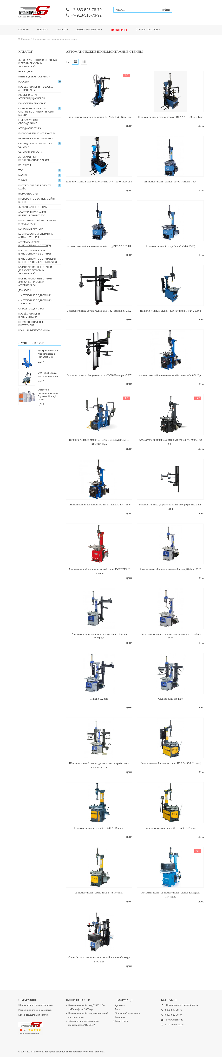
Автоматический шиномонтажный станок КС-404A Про (99, 504)
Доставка (120, 1005)
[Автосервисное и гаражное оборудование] (39, 10)
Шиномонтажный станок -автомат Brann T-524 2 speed (170, 310)
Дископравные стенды (32, 207)
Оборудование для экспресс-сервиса (37, 145)
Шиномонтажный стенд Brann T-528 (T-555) (170, 246)
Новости (42, 29)
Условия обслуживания (127, 1013)
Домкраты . (25, 290)
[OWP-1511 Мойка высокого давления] (27, 378)
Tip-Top (22, 180)
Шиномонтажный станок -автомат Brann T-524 (170, 181)
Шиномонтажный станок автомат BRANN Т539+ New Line (99, 181)
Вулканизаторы (28, 193)
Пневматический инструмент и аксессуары (37, 222)
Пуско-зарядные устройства (36, 133)
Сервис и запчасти (30, 151)
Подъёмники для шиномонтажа (29, 315)
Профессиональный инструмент (31, 324)
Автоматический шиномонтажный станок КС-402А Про (170, 375)
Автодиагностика (29, 128)
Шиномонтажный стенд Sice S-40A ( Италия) (99, 828)
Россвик (23, 81)
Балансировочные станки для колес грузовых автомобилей (35, 281)
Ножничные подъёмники (34, 330)
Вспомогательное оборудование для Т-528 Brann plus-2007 (99, 375)
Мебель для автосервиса (34, 76)
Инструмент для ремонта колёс (34, 187)
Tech (21, 170)
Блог (117, 1009)
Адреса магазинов (88, 29)
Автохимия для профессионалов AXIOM (33, 158)
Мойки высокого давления (35, 138)
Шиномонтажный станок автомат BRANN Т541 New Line (99, 117)
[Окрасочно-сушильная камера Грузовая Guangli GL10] (27, 396)
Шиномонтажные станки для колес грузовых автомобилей (37, 260)
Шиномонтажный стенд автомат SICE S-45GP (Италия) (170, 763)
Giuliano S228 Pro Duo (170, 698)
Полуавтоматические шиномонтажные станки (34, 252)
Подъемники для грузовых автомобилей (35, 88)
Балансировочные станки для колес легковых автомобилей (35, 270)
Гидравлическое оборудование (28, 122)
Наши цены (25, 71)
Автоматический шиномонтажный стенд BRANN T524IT (99, 246)
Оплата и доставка (148, 29)
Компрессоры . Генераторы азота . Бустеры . (35, 235)
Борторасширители (30, 228)
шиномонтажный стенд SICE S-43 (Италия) (99, 892)
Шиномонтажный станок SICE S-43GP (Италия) (170, 828)
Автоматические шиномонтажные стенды (34, 244)
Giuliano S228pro (99, 698)
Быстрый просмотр (99, 109)
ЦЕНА (129, 126)
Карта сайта (121, 1021)
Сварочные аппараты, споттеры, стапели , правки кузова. (36, 111)
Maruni (22, 175)
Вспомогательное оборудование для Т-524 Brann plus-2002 (99, 310)
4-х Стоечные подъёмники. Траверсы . (35, 302)
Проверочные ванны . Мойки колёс (36, 200)
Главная (23, 29)
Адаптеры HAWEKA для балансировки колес (32, 214)
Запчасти (62, 29)
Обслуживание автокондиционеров (31, 97)
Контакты (24, 165)
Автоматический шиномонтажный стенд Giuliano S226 (170, 569)
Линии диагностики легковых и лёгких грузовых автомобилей (37, 63)
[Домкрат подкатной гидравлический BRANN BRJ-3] (26, 358)
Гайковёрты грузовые (32, 103)
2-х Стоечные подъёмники (35, 295)
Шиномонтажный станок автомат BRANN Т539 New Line (170, 117)
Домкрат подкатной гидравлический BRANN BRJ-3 (48, 353)
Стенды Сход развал (31, 308)
